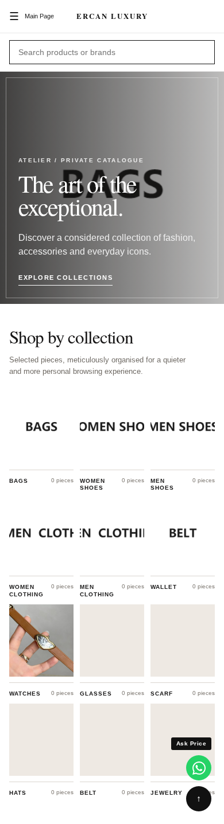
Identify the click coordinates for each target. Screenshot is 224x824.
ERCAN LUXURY (112, 16)
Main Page (39, 16)
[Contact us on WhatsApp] (198, 767)
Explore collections (65, 278)
